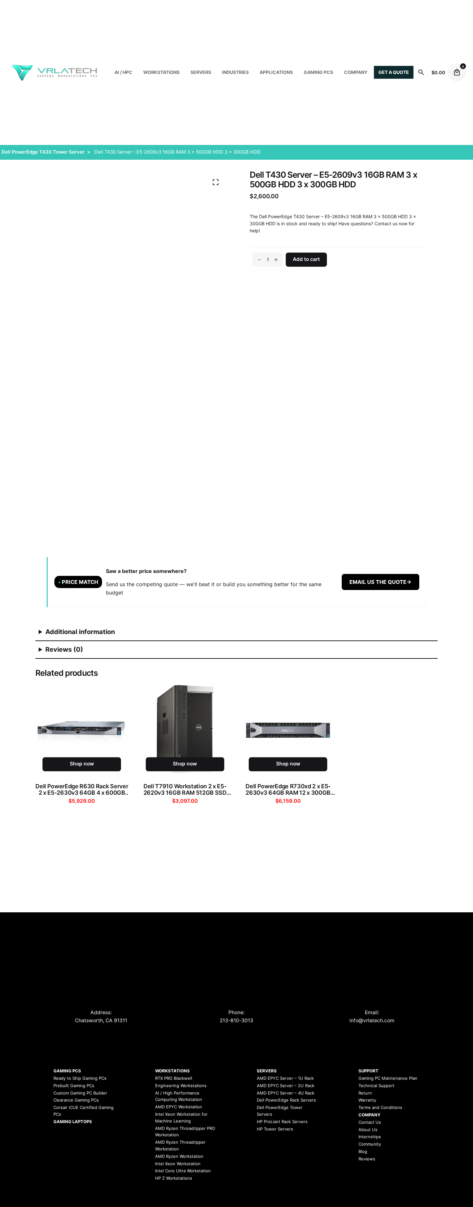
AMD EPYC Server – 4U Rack (285, 1092)
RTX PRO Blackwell (173, 1078)
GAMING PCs (318, 72)
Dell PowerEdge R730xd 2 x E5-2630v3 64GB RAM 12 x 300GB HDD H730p (288, 789)
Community (369, 1144)
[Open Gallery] (216, 182)
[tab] (236, 632)
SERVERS (200, 72)
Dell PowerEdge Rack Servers (286, 1100)
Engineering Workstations (181, 1085)
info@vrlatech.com (371, 1020)
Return (365, 1092)
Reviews (366, 1158)
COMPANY (355, 72)
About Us (367, 1129)
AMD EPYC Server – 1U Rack (285, 1078)
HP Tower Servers (275, 1128)
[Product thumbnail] (81, 730)
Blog (362, 1151)
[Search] (421, 72)
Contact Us (369, 1122)
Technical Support (376, 1085)
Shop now (82, 764)
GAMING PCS (67, 1070)
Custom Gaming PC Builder (80, 1092)
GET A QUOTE (393, 72)
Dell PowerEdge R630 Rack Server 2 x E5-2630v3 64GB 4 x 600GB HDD (81, 789)
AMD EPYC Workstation (178, 1106)
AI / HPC (123, 72)
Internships (369, 1136)
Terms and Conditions (380, 1107)
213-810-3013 (236, 1020)
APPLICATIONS (276, 72)
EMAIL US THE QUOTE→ (380, 582)
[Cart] (457, 72)
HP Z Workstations (173, 1178)
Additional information (80, 632)
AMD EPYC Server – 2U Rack (285, 1085)
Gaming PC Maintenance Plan (387, 1078)
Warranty (367, 1100)
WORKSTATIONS (161, 72)
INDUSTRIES (235, 72)
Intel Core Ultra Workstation (183, 1170)
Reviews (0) (64, 649)
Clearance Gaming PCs (76, 1100)
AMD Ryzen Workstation (179, 1156)
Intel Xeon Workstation (177, 1163)
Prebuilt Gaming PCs (73, 1085)
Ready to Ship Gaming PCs (80, 1078)
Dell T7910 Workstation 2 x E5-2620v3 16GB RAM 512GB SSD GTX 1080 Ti (185, 789)
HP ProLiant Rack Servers (282, 1121)
